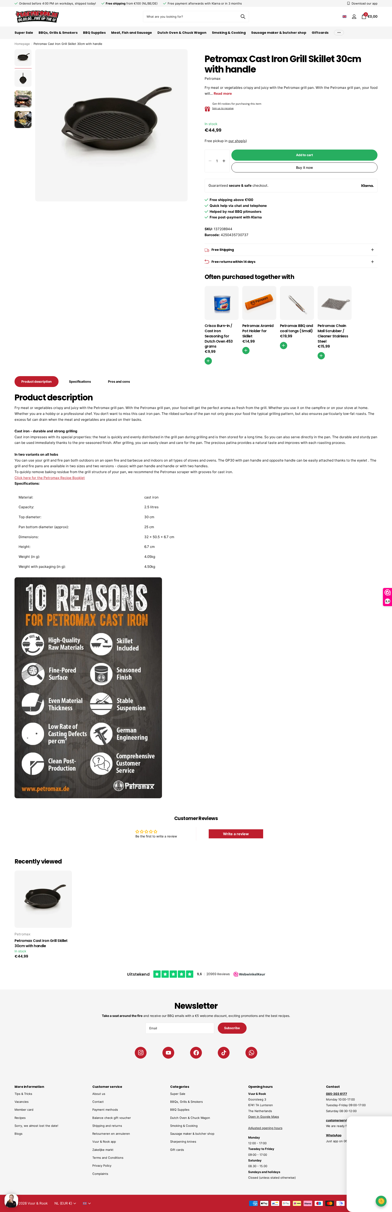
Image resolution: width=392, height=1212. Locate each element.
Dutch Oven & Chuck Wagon (181, 32)
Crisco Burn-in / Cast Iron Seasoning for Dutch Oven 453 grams (219, 336)
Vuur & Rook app (104, 1141)
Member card (24, 1109)
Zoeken (243, 16)
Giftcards (320, 32)
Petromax (212, 78)
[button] (224, 161)
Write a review (236, 834)
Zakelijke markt (102, 1150)
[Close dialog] (386, 1116)
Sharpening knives (183, 1141)
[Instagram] (141, 1053)
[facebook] (196, 1053)
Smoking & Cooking (229, 32)
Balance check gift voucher (111, 1118)
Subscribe (232, 1028)
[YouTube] (168, 1053)
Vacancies (22, 1101)
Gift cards (177, 1150)
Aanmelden (358, 1184)
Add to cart (304, 155)
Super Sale (24, 32)
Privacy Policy (101, 1165)
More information (29, 1086)
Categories (179, 1086)
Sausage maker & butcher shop (278, 32)
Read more (223, 93)
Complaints (100, 1174)
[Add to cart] (246, 350)
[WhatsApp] (251, 1053)
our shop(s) (237, 141)
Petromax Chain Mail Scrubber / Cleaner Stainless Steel (333, 333)
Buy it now (304, 167)
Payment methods (105, 1109)
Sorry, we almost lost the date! (36, 1125)
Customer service (107, 1086)
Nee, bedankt (358, 1197)
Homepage (22, 44)
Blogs (18, 1133)
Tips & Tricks (23, 1094)
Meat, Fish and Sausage (131, 32)
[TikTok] (224, 1053)
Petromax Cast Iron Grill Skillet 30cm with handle (41, 943)
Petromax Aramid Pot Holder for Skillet (258, 331)
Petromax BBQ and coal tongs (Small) (296, 328)
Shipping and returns (107, 1125)
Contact (98, 1101)
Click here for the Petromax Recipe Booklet (50, 478)
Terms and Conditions (107, 1157)
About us (98, 1094)
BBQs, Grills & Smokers (58, 32)
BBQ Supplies (94, 32)
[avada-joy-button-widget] (381, 1201)
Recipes (20, 1118)
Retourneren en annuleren (111, 1133)
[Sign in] (354, 17)
